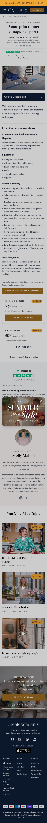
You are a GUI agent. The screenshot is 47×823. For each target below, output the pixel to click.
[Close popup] (40, 401)
